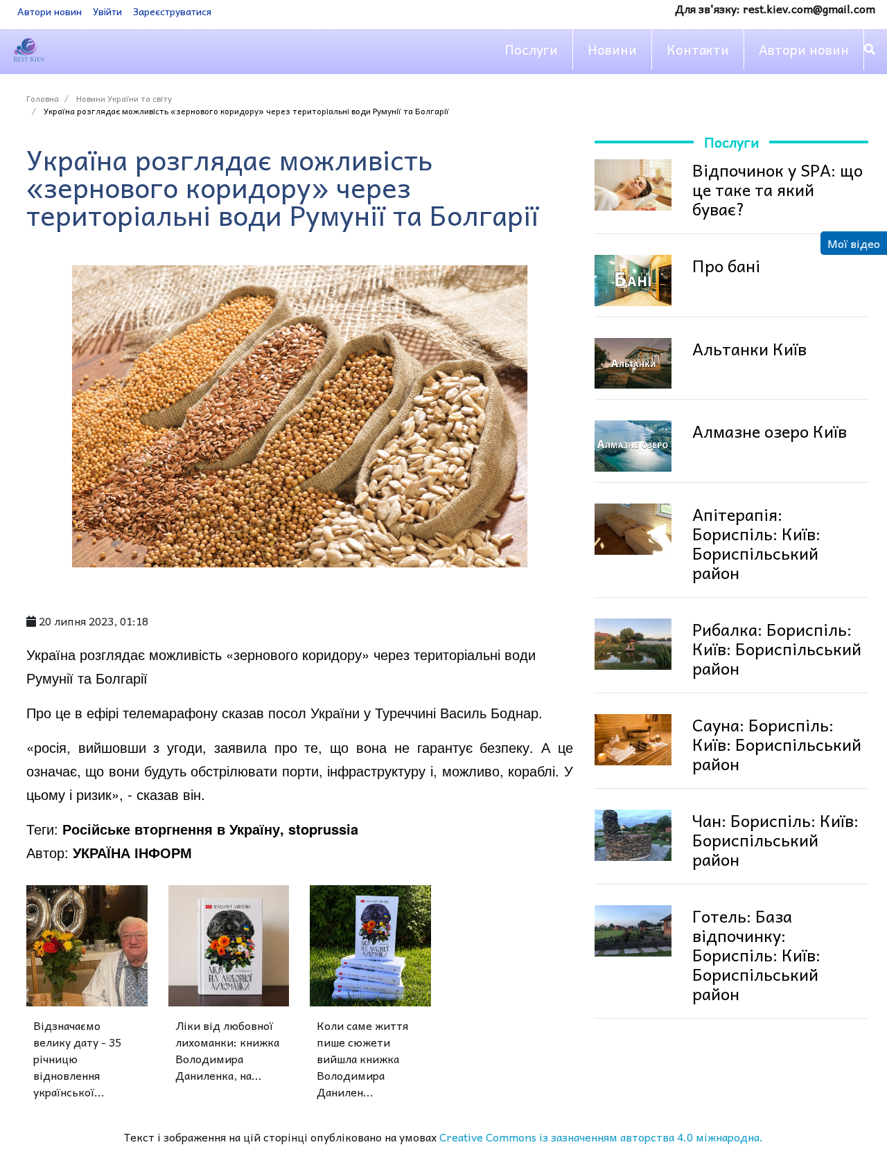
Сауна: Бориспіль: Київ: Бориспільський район (776, 743)
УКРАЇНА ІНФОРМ (132, 852)
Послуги (531, 49)
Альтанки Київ (749, 348)
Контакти (698, 49)
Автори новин (49, 11)
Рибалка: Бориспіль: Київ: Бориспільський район (776, 648)
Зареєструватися (172, 11)
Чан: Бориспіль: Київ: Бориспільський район (775, 839)
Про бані (726, 265)
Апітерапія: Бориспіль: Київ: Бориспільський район (756, 543)
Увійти (107, 11)
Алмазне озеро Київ (769, 431)
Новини (612, 49)
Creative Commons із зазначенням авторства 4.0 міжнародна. (601, 1137)
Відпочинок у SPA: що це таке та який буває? (777, 189)
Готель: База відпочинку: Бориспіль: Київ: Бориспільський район (756, 954)
